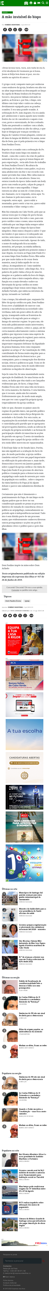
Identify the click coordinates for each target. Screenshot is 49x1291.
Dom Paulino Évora (13, 601)
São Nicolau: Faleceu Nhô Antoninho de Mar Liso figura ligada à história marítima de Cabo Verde (32, 944)
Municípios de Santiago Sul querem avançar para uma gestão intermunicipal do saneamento (31, 896)
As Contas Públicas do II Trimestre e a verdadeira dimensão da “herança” (29, 999)
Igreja (26, 601)
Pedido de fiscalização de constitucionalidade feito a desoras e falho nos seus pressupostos (30, 984)
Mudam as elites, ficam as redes (33, 1045)
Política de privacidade (11, 1285)
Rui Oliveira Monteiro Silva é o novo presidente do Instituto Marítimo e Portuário (32, 1156)
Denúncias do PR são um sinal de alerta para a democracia (32, 1014)
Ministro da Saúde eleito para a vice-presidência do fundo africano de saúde (32, 911)
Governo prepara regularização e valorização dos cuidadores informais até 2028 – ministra (32, 927)
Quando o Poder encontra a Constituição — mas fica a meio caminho (32, 1111)
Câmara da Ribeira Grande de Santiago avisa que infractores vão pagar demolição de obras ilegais (32, 1222)
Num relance (10, 1277)
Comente (15, 590)
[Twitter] (10, 29)
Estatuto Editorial (9, 1283)
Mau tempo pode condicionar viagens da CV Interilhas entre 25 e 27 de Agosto (32, 1188)
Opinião (5, 12)
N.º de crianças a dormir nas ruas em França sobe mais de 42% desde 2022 (31, 959)
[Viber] (20, 615)
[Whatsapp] (15, 29)
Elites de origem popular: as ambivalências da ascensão (31, 1030)
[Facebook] (5, 29)
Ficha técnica (8, 1280)
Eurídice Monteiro (12, 25)
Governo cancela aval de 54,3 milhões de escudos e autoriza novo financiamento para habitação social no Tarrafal (32, 1173)
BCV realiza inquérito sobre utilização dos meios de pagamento (31, 1204)
